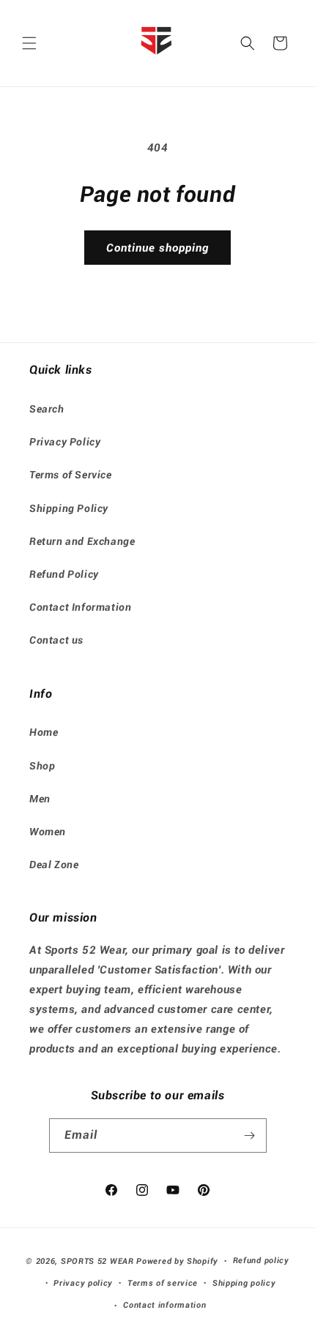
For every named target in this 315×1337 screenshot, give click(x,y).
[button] (29, 43)
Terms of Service (70, 475)
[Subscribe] (250, 1135)
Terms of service (162, 1283)
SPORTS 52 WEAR (97, 1261)
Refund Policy (64, 574)
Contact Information (80, 607)
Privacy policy (83, 1283)
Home (43, 732)
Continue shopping (157, 248)
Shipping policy (244, 1283)
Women (47, 831)
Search (46, 409)
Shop (42, 766)
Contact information (164, 1305)
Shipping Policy (68, 508)
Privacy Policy (64, 442)
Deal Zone (53, 864)
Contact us (56, 640)
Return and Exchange (82, 541)
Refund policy (261, 1260)
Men (40, 799)
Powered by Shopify (177, 1261)
